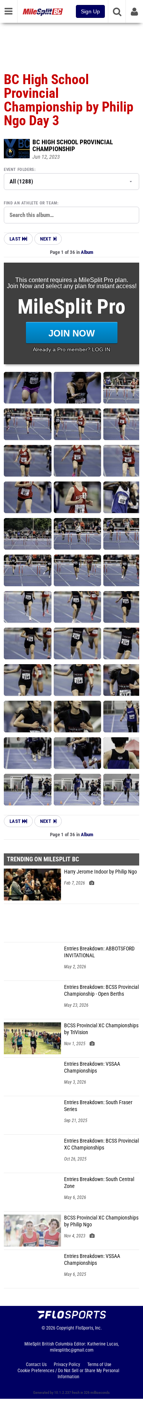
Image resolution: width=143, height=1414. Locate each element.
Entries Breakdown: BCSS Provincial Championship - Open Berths (101, 990)
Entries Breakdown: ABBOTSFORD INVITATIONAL (99, 952)
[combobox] (71, 215)
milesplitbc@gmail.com (71, 1350)
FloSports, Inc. (89, 1328)
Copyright (65, 1328)
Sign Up (90, 11)
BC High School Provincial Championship (72, 145)
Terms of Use (99, 1364)
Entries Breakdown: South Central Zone (99, 1182)
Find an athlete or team (30, 203)
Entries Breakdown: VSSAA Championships (92, 1067)
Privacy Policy (67, 1364)
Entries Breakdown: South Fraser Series (98, 1106)
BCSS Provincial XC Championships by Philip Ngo (101, 1221)
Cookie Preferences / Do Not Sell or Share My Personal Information (68, 1373)
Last (16, 239)
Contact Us (36, 1364)
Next (45, 239)
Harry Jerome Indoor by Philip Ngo (100, 872)
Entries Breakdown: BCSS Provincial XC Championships (101, 1144)
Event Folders (19, 169)
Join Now (71, 333)
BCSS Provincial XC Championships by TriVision (101, 1029)
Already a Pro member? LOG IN (71, 349)
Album (87, 252)
